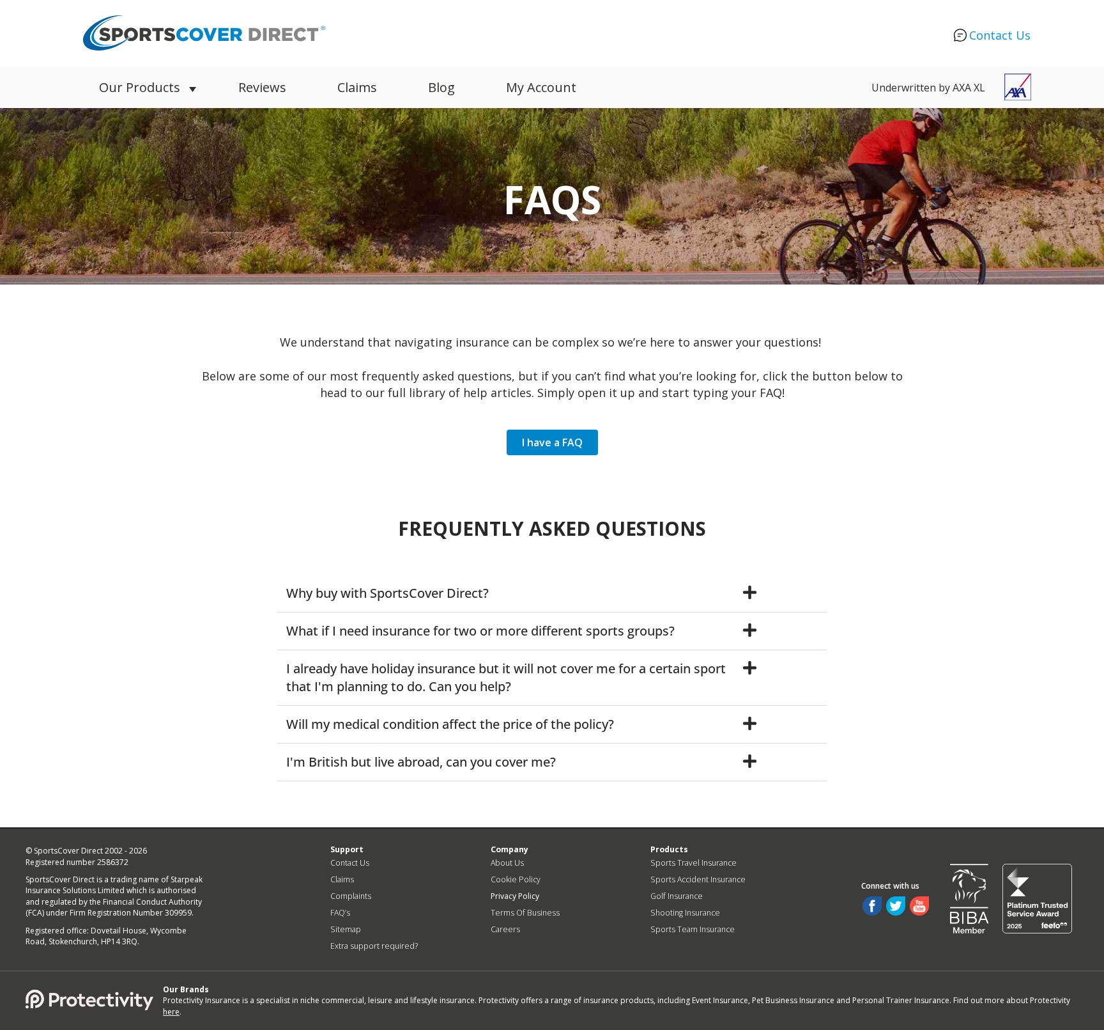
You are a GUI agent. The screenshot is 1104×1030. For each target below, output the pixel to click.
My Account (541, 87)
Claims (357, 87)
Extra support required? (374, 945)
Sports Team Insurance (692, 929)
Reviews (262, 87)
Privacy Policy (515, 896)
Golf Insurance (676, 896)
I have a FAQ (552, 442)
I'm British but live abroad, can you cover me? (421, 761)
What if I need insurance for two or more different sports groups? (480, 630)
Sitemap (345, 929)
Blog (441, 87)
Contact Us (1000, 35)
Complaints (350, 896)
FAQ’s (340, 912)
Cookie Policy (515, 879)
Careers (505, 929)
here (171, 1011)
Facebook (872, 906)
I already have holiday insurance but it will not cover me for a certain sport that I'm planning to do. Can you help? (506, 677)
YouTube (919, 906)
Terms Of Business (525, 912)
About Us (507, 862)
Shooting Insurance (685, 912)
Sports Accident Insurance (698, 879)
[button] (552, 594)
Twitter (895, 906)
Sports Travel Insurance (693, 862)
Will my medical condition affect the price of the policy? (450, 724)
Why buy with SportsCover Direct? (387, 593)
